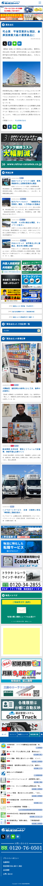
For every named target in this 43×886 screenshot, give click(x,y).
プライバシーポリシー (11, 858)
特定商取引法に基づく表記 (12, 866)
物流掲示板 (34, 734)
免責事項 (6, 862)
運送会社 (10, 25)
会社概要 (6, 870)
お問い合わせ (8, 874)
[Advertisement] (19, 641)
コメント (13, 734)
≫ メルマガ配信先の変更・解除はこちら (21, 621)
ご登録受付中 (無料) (21, 602)
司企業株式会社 (20, 120)
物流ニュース (23, 734)
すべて (4, 734)
